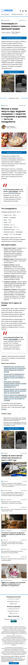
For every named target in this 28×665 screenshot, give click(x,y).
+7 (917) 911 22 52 (13, 599)
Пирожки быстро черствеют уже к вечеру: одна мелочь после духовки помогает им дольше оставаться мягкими (14, 369)
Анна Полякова (10, 126)
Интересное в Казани (7, 490)
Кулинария (5, 105)
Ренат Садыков (16, 32)
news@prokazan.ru (13, 611)
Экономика (5, 453)
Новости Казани (6, 20)
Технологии (5, 507)
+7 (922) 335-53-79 (13, 609)
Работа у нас (13, 613)
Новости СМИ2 (5, 74)
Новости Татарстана (7, 499)
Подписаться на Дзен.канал (14, 38)
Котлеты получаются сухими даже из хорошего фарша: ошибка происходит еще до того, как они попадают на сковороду (15, 397)
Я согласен (14, 663)
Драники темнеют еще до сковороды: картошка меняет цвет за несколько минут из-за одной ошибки (15, 390)
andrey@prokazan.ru (13, 601)
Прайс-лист (13, 603)
